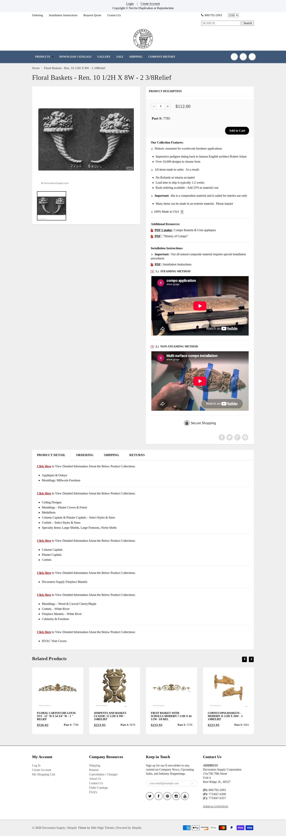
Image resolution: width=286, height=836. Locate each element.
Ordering (37, 15)
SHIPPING (135, 56)
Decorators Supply (53, 827)
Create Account (150, 3)
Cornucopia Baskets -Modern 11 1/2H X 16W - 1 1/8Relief (168, 716)
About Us (95, 778)
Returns (94, 770)
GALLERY (104, 56)
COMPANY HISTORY (161, 56)
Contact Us (114, 15)
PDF (158, 236)
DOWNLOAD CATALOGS (75, 56)
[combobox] (221, 23)
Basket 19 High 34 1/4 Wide (227, 713)
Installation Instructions (63, 15)
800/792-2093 (213, 15)
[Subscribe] (192, 784)
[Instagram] (176, 796)
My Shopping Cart (43, 774)
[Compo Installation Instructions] (152, 264)
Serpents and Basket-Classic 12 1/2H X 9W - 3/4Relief (53, 716)
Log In (36, 765)
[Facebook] (158, 796)
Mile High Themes (102, 827)
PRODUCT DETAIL (51, 455)
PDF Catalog (163, 230)
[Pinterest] (167, 796)
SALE (119, 56)
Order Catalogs (98, 787)
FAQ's (93, 792)
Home (36, 68)
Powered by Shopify (129, 827)
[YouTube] (185, 796)
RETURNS (137, 455)
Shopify (72, 827)
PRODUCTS (42, 56)
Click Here (44, 493)
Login (130, 3)
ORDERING (84, 455)
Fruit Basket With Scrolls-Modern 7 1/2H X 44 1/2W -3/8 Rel (114, 716)
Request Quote (92, 15)
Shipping (94, 765)
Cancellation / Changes (103, 774)
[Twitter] (150, 796)
